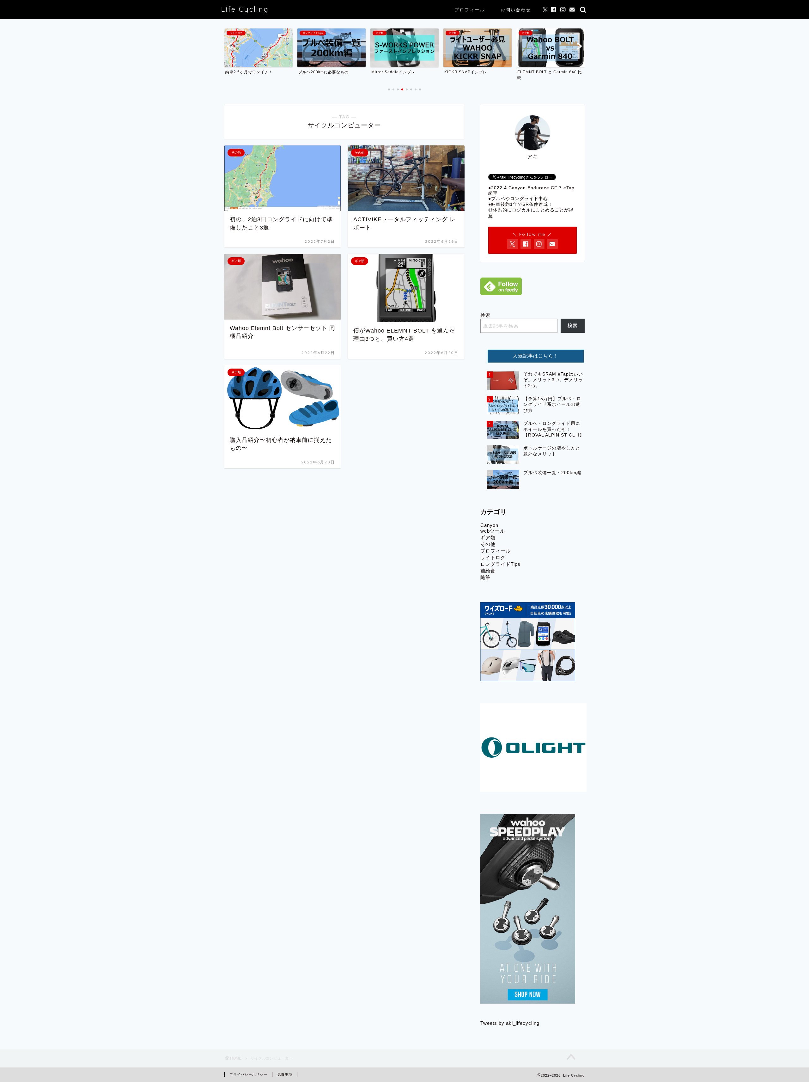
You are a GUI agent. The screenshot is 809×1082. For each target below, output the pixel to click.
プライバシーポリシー (248, 1074)
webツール (492, 531)
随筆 (485, 577)
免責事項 (284, 1074)
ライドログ (493, 557)
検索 (485, 315)
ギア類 (488, 537)
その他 (488, 544)
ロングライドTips (500, 564)
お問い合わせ (516, 10)
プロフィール (469, 10)
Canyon (489, 525)
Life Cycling (245, 9)
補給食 (488, 570)
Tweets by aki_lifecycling (509, 1023)
